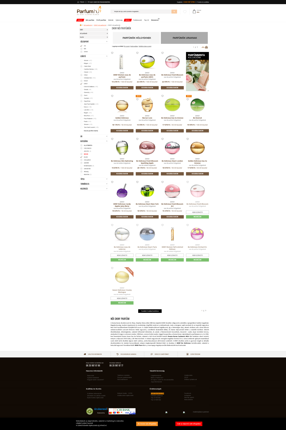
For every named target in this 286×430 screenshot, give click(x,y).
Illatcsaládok (188, 399)
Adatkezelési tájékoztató (125, 395)
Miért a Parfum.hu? (157, 377)
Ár (81, 136)
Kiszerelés (84, 188)
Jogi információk (156, 382)
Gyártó (83, 56)
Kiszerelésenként (203, 47)
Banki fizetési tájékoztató (95, 397)
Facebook (187, 393)
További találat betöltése (150, 311)
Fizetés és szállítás (203, 2)
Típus (82, 179)
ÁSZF (186, 377)
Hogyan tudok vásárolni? (95, 379)
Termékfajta (84, 184)
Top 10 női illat (155, 397)
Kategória (84, 141)
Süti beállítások (122, 379)
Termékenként (206, 47)
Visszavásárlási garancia (128, 354)
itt (99, 425)
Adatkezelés (188, 375)
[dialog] (143, 424)
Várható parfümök (157, 395)
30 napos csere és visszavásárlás (162, 379)
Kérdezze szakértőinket (161, 354)
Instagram (187, 395)
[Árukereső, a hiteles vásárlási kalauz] (89, 414)
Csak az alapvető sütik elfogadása (189, 424)
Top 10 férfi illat (156, 400)
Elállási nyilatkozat (190, 379)
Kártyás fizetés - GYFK (124, 393)
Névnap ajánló (189, 397)
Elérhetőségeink (195, 354)
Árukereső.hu (101, 413)
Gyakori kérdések (93, 377)
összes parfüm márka (91, 130)
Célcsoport (84, 41)
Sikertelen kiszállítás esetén (96, 395)
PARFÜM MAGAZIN (157, 393)
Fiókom (82, 2)
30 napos (99, 2)
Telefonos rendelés (123, 375)
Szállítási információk (95, 354)
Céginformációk (156, 375)
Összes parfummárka (124, 377)
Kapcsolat (90, 375)
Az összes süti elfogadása (147, 424)
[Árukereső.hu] (101, 410)
